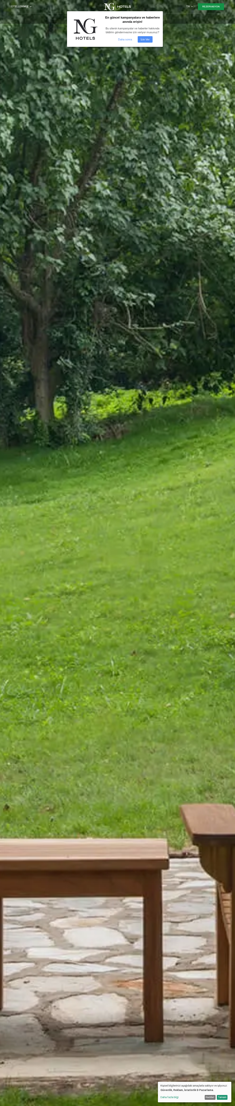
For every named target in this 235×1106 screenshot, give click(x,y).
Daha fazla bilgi (169, 1097)
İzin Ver (145, 39)
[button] (21, 6)
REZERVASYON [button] (211, 6)
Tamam (222, 1097)
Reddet (210, 1097)
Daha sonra (125, 39)
